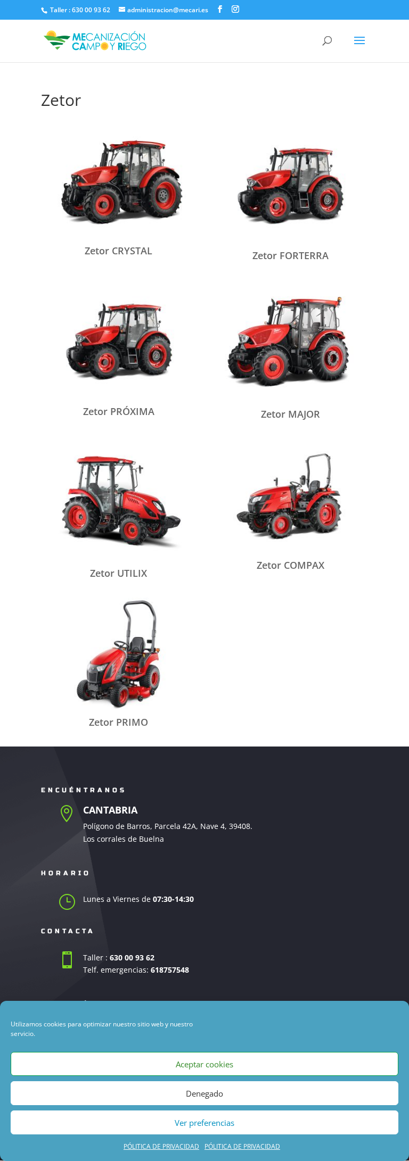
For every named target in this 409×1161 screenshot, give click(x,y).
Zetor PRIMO (118, 722)
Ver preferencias (204, 1122)
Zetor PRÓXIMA (118, 411)
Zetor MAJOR (290, 414)
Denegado (204, 1093)
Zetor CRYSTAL (118, 250)
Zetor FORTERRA (290, 255)
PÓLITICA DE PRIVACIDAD (161, 1146)
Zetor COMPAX (290, 565)
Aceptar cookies (204, 1064)
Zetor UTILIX (118, 573)
